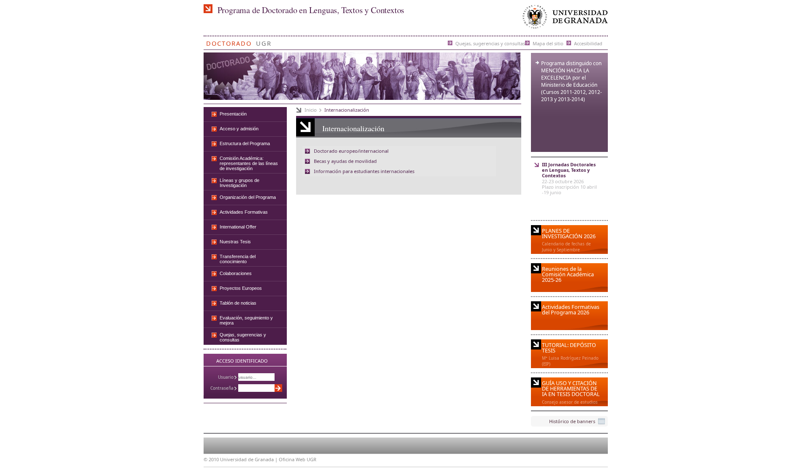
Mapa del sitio (548, 43)
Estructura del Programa (245, 143)
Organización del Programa (248, 197)
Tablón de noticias (238, 303)
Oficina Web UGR (297, 459)
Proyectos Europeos (241, 288)
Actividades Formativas (244, 212)
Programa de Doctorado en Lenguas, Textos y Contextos (311, 10)
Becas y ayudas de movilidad (345, 161)
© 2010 (211, 459)
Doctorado (229, 41)
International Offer (238, 226)
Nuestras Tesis (235, 241)
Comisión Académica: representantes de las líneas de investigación (249, 163)
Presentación (233, 113)
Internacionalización (346, 110)
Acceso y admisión (239, 128)
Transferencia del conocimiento (238, 259)
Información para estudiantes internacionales (364, 171)
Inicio (311, 110)
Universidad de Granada (563, 18)
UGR (264, 41)
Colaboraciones (236, 273)
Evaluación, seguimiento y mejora (246, 320)
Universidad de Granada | (249, 459)
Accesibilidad (588, 43)
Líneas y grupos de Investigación (239, 183)
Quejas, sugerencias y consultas (490, 43)
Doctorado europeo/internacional (351, 151)
